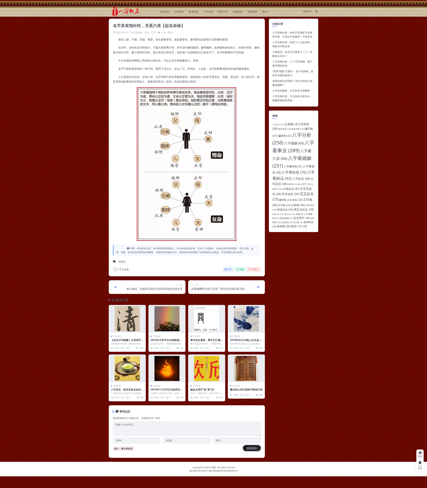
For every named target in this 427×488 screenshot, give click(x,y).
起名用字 (302, 218)
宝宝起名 (164, 11)
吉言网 (213, 467)
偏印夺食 (298, 129)
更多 (264, 11)
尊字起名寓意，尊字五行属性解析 (206, 341)
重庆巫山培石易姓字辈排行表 (246, 389)
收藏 (242, 269)
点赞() (255, 269)
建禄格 (285, 199)
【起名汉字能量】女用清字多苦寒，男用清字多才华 (127, 341)
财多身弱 (286, 218)
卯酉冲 (292, 184)
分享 (229, 269)
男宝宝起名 (304, 209)
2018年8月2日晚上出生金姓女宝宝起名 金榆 (246, 341)
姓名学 (122, 261)
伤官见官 (284, 128)
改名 (297, 200)
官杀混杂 (290, 194)
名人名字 (304, 184)
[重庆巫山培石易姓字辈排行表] (246, 368)
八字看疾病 (294, 172)
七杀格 (292, 124)
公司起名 (179, 11)
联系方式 (223, 11)
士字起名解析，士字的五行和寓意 (291, 90)
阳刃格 (298, 222)
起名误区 (287, 222)
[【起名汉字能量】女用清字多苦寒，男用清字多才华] (127, 319)
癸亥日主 (277, 214)
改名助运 (194, 11)
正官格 (284, 205)
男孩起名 (285, 209)
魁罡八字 (299, 226)
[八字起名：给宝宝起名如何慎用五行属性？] (127, 368)
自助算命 (252, 11)
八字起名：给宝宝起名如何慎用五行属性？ (127, 391)
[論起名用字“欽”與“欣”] (206, 368)
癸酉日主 (301, 214)
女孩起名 (291, 189)
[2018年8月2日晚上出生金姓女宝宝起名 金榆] (246, 319)
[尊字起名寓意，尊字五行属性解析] (206, 319)
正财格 (298, 205)
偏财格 (284, 136)
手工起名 (124, 269)
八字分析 (208, 11)
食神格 (283, 226)
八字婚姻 (294, 143)
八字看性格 (293, 166)
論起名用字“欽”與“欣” (202, 389)
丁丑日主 (277, 124)
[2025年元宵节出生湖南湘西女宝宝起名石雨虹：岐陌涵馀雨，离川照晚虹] (167, 319)
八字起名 (301, 179)
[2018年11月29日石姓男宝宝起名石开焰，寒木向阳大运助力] (167, 368)
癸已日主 (289, 214)
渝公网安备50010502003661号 (223, 470)
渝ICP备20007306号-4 (199, 470)
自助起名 (238, 11)
